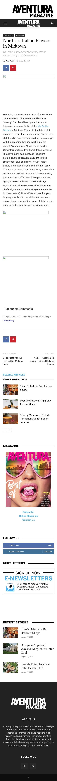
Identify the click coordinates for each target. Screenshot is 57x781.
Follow (48, 551)
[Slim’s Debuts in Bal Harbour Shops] (10, 389)
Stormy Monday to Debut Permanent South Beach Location (34, 419)
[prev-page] (5, 430)
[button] (5, 23)
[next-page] (10, 430)
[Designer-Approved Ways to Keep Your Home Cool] (10, 648)
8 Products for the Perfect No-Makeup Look (13, 361)
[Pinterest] (13, 68)
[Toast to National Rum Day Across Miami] (10, 404)
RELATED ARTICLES (14, 374)
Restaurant (20, 35)
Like (50, 545)
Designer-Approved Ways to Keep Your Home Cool (37, 648)
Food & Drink (8, 35)
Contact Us (28, 519)
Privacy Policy (8, 321)
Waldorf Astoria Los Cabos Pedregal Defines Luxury (42, 361)
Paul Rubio (10, 61)
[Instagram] (33, 766)
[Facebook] (6, 68)
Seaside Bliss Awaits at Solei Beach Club (35, 666)
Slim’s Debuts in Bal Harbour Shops (34, 631)
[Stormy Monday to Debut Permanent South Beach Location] (10, 418)
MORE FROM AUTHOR (15, 379)
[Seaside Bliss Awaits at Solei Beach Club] (10, 667)
